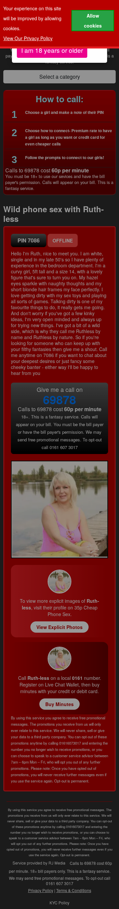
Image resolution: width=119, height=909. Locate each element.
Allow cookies (93, 20)
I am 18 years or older (52, 49)
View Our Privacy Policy (28, 38)
